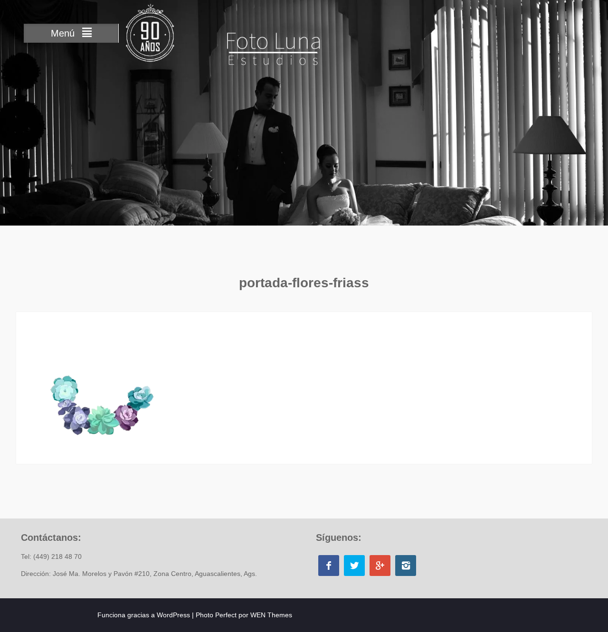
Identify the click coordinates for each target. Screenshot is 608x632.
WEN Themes (271, 615)
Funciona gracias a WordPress (143, 615)
